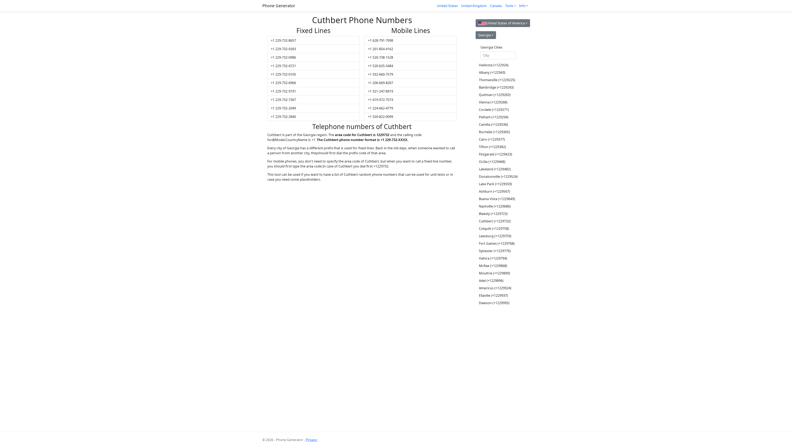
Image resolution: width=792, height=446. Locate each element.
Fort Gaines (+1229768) (497, 243)
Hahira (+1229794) (493, 258)
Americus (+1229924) (495, 288)
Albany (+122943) (492, 72)
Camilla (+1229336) (493, 124)
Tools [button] (509, 6)
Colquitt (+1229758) (494, 228)
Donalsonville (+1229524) (498, 176)
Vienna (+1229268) (493, 102)
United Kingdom (474, 6)
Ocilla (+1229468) (492, 161)
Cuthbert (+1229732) (495, 221)
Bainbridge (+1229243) (496, 87)
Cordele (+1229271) (494, 109)
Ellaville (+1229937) (493, 295)
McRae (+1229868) (493, 265)
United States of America (505, 23)
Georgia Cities (491, 47)
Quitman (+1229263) (494, 95)
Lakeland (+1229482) (495, 169)
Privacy (311, 440)
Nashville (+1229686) (495, 206)
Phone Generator (278, 5)
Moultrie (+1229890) (494, 273)
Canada (496, 6)
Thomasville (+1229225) (497, 80)
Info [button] (522, 6)
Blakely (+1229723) (493, 213)
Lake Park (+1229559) (495, 184)
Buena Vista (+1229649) (497, 199)
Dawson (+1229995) (494, 303)
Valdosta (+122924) (493, 65)
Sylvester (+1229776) (495, 251)
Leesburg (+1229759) (495, 236)
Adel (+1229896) (491, 280)
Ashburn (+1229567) (494, 191)
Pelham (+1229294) (493, 117)
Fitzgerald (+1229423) (495, 154)
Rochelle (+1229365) (494, 132)
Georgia (484, 35)
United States (447, 6)
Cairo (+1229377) (492, 139)
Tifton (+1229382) (492, 147)
